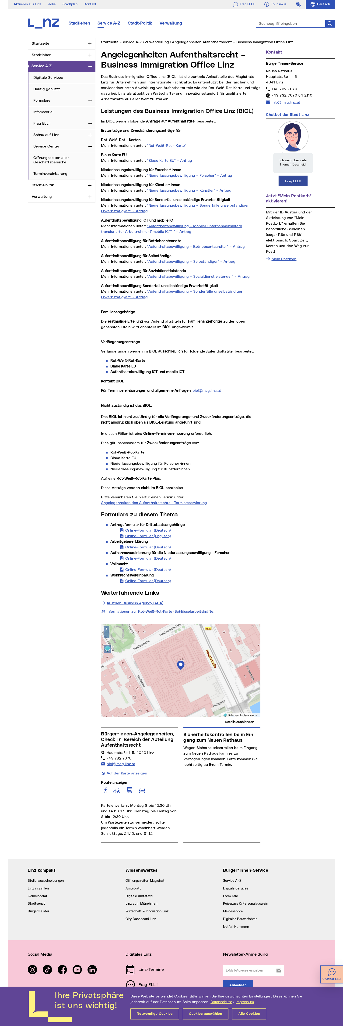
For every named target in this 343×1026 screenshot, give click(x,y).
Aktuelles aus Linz (27, 4)
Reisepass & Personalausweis (245, 903)
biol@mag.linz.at (206, 390)
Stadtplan (70, 4)
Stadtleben (79, 23)
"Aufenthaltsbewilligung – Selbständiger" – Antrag (191, 261)
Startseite (40, 43)
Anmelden (238, 985)
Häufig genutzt (46, 89)
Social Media (40, 954)
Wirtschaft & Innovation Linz (147, 911)
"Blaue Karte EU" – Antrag (169, 160)
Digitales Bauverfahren (240, 919)
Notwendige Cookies (155, 1013)
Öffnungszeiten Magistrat (145, 880)
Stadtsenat (36, 903)
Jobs (52, 4)
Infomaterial (43, 112)
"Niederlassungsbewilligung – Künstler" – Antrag (189, 190)
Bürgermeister (38, 911)
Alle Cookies (249, 1013)
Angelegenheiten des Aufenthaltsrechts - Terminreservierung (154, 503)
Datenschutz (221, 1002)
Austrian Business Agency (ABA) (135, 603)
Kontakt (90, 4)
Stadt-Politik (140, 23)
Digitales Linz (139, 954)
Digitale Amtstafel (139, 896)
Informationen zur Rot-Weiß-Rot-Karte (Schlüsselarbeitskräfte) (160, 611)
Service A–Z (232, 880)
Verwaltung (171, 23)
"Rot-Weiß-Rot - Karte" (166, 146)
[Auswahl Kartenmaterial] (107, 649)
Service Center (46, 146)
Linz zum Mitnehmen (141, 903)
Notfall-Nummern (236, 927)
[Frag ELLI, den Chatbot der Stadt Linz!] (293, 153)
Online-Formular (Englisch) (148, 536)
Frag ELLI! (41, 123)
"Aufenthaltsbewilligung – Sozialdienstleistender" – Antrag (198, 276)
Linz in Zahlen (38, 888)
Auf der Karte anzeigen (127, 773)
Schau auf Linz (46, 135)
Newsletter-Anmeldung (245, 954)
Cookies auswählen (205, 1013)
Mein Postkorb (284, 259)
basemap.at (251, 715)
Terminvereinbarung (50, 174)
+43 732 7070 (284, 89)
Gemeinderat (37, 896)
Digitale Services (48, 77)
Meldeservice (233, 911)
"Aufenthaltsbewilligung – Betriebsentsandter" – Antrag (196, 246)
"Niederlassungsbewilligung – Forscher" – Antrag (189, 175)
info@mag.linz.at (285, 102)
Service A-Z (109, 23)
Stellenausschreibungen (46, 880)
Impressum (245, 1002)
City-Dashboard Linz (141, 919)
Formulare (41, 100)
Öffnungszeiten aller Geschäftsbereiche (51, 160)
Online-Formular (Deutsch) (148, 530)
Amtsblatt (133, 888)
